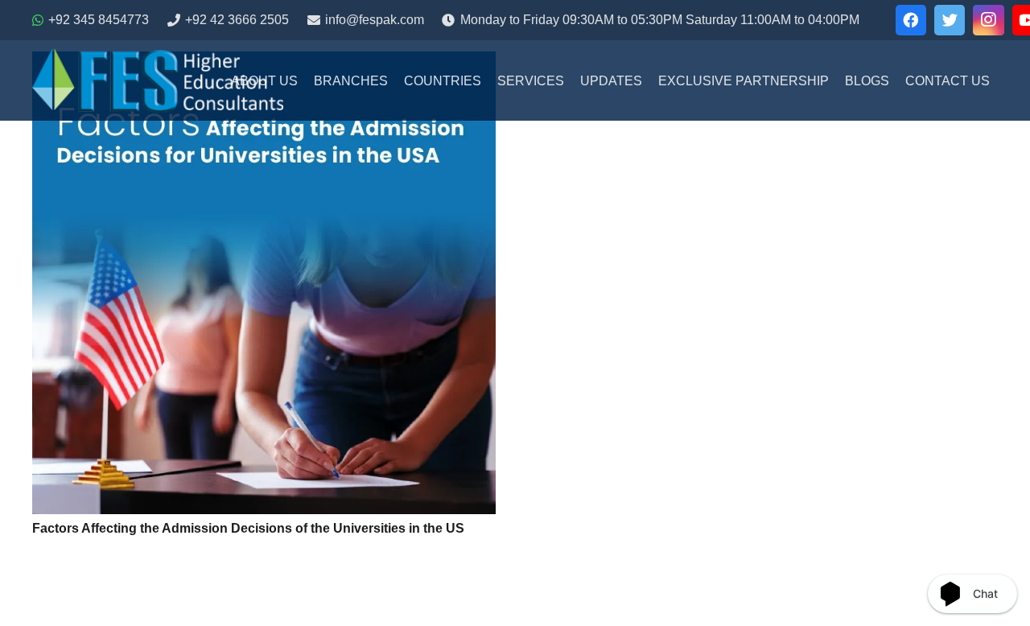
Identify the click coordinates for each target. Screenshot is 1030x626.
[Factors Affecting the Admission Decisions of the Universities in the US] (264, 282)
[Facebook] (911, 20)
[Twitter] (949, 20)
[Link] (157, 80)
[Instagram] (988, 20)
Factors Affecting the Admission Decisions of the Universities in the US (248, 528)
